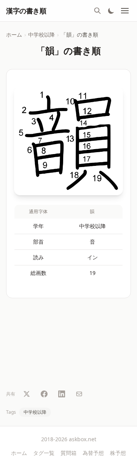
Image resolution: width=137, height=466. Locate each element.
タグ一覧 (43, 452)
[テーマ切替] (111, 10)
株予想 (118, 452)
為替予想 (93, 452)
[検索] (97, 10)
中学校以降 (41, 34)
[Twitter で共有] (26, 394)
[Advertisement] (68, 345)
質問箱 (68, 452)
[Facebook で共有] (44, 394)
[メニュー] (124, 10)
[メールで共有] (79, 394)
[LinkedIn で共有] (61, 394)
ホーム (14, 34)
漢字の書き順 (26, 10)
